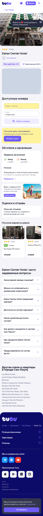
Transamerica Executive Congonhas (16, 397)
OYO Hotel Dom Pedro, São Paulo (15, 391)
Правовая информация (10, 489)
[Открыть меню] (39, 3)
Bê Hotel (5, 380)
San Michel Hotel (8, 374)
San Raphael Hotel (9, 403)
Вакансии (5, 484)
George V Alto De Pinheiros (12, 400)
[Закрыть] (40, 22)
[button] (21, 3)
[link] (10, 195)
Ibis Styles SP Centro (10, 388)
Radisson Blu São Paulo (11, 386)
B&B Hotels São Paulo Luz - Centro (15, 394)
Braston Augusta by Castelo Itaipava (16, 383)
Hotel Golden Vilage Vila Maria (14, 377)
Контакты (5, 487)
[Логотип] (6, 3)
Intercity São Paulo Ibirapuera (13, 406)
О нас (4, 482)
